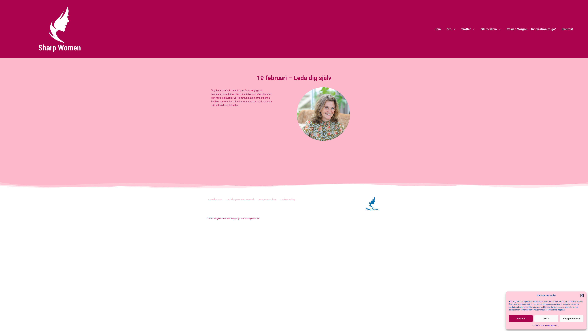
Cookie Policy (538, 325)
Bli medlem (489, 29)
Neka (546, 318)
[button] (581, 295)
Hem (438, 29)
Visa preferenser (571, 318)
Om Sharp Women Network (240, 199)
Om (449, 29)
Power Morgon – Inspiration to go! (531, 29)
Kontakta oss (215, 199)
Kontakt (567, 29)
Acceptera (521, 318)
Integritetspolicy (551, 325)
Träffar (466, 29)
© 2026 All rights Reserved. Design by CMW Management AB (233, 218)
